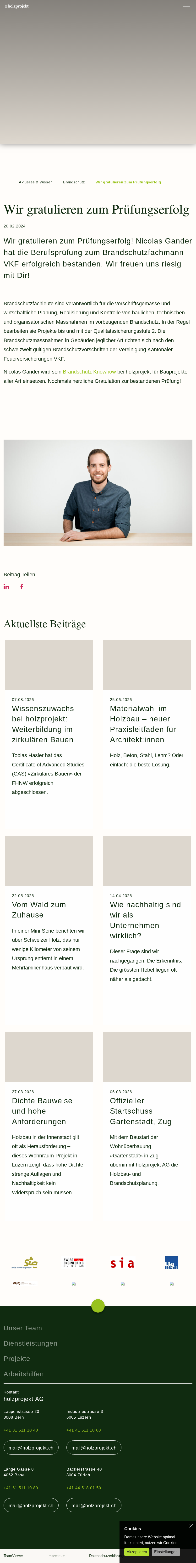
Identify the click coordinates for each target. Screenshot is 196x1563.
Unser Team (23, 1328)
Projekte (17, 1358)
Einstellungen (166, 1552)
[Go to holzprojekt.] (6, 182)
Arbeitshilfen (24, 1374)
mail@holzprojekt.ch (31, 1447)
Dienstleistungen (31, 1343)
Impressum (56, 1556)
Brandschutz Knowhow (89, 372)
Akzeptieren (137, 1552)
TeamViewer (13, 1556)
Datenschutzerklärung (106, 1556)
